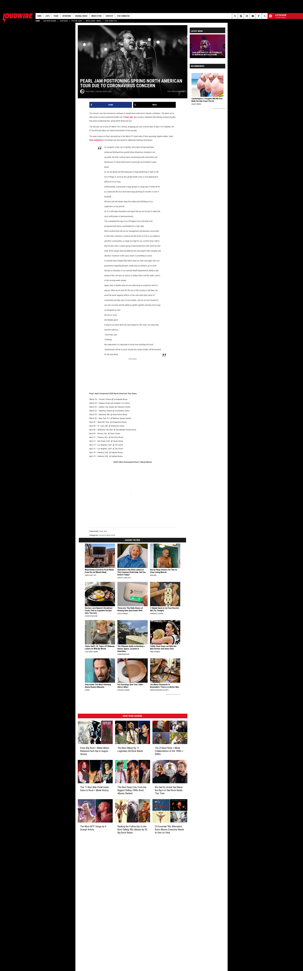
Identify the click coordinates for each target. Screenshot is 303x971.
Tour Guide (64, 21)
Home (38, 21)
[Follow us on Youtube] (253, 16)
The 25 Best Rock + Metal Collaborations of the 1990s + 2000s (169, 751)
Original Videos (81, 16)
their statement (96, 140)
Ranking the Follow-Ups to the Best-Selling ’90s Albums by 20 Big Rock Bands (132, 829)
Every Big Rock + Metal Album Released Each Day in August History (94, 751)
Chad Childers (89, 91)
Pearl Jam (128, 117)
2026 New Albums (49, 21)
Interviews (66, 16)
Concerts (102, 535)
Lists (47, 16)
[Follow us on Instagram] (247, 16)
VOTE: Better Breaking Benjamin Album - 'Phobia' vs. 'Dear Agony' (206, 53)
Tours (55, 16)
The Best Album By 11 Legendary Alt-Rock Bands (130, 749)
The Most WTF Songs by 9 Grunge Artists (93, 828)
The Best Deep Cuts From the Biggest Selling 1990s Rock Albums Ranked (131, 790)
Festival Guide (76, 21)
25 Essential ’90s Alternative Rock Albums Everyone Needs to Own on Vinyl (169, 829)
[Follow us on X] (264, 16)
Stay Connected (111, 21)
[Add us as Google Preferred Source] (241, 16)
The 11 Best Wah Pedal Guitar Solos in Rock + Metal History (94, 789)
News (39, 16)
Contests (109, 16)
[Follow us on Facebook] (259, 16)
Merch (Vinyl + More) (93, 21)
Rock (113, 535)
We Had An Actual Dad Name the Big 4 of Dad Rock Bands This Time (169, 790)
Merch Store (96, 16)
